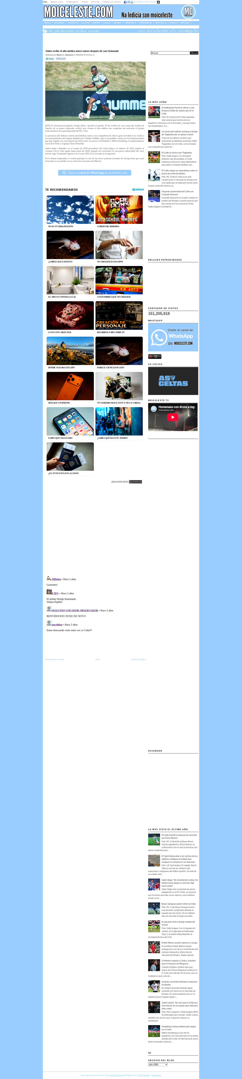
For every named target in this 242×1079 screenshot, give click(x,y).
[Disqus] (95, 530)
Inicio (45, 2)
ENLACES (185, 23)
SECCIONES (59, 23)
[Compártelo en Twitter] (50, 60)
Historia (85, 2)
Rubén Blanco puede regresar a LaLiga (179, 943)
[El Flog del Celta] (158, 2)
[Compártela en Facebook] (61, 60)
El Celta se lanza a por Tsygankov (177, 153)
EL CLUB (85, 23)
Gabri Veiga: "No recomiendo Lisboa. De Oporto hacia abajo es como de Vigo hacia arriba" (180, 883)
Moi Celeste (144, 1075)
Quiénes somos (57, 2)
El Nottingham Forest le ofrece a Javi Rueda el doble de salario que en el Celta (178, 111)
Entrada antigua (138, 659)
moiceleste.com (116, 1075)
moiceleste (156, 1075)
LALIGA (106, 23)
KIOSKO (117, 23)
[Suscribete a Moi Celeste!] (144, 2)
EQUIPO (96, 23)
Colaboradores (72, 2)
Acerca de (95, 2)
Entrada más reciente (54, 659)
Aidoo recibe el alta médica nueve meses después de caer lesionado (82, 51)
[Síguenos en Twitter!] (128, 2)
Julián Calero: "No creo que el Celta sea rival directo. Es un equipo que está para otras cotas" (180, 1006)
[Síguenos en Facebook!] (125, 2)
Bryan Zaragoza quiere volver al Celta (179, 904)
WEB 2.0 (173, 23)
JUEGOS (48, 26)
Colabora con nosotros (112, 2)
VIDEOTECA (130, 23)
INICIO (47, 23)
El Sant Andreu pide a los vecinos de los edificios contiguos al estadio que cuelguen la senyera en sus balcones (180, 859)
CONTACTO (73, 23)
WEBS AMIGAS (145, 23)
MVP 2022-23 (161, 23)
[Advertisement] (121, 40)
